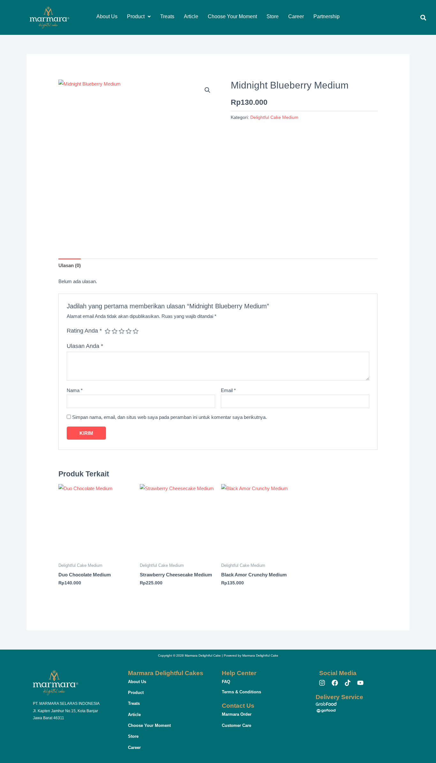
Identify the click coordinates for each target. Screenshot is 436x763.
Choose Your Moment (232, 16)
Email (228, 390)
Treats (167, 16)
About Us (106, 16)
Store (273, 16)
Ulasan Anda (85, 346)
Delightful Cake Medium (274, 117)
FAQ (226, 681)
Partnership (326, 16)
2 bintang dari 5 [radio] (114, 331)
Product (136, 16)
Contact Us (238, 705)
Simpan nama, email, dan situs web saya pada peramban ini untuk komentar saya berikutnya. (169, 417)
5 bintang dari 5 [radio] (136, 331)
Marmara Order (237, 714)
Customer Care (236, 725)
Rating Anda (84, 331)
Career (296, 16)
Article (191, 16)
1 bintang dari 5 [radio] (107, 331)
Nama (75, 390)
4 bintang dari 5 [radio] (129, 331)
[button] (138, 16)
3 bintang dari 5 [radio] (121, 331)
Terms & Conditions (241, 692)
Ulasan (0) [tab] (69, 265)
